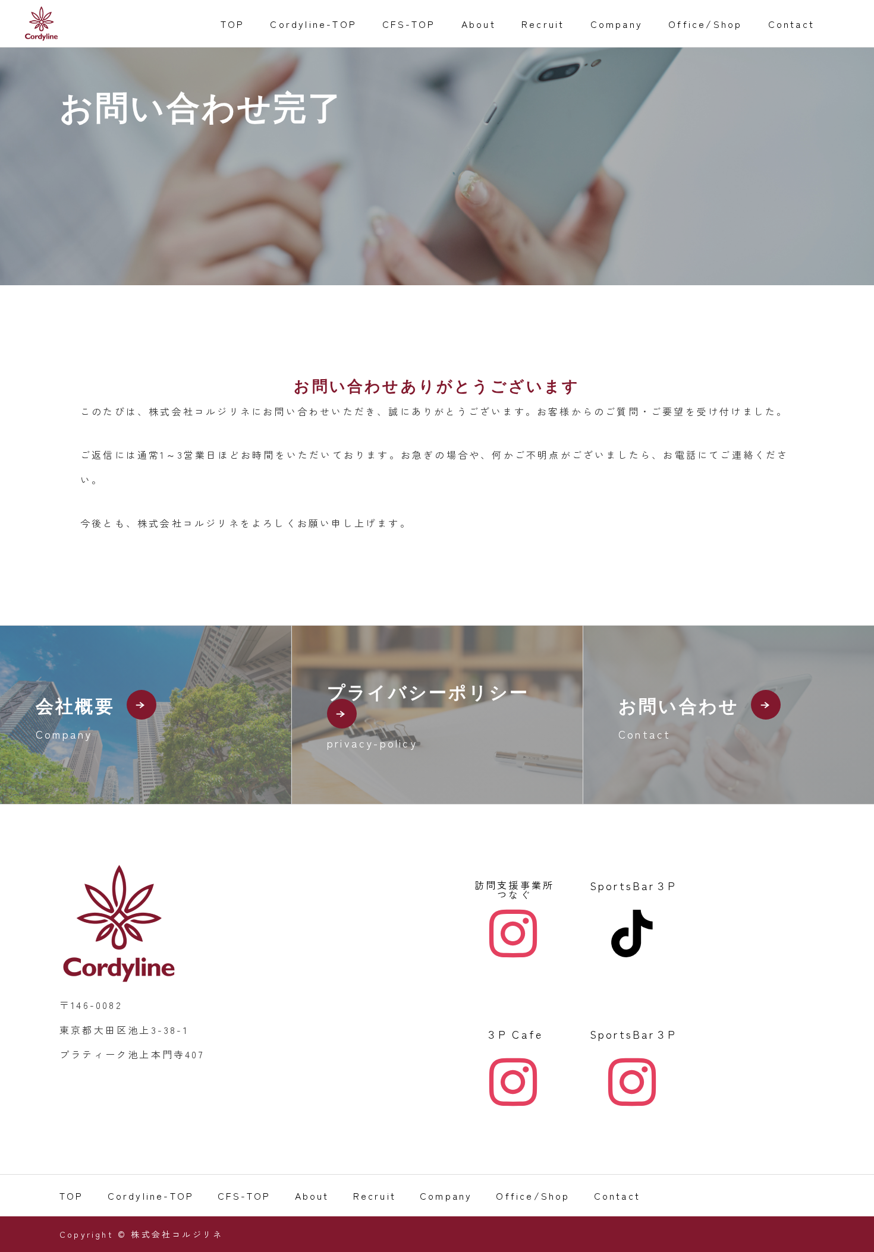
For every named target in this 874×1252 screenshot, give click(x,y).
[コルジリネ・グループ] (41, 23)
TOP (233, 24)
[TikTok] (633, 933)
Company (616, 24)
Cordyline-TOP (313, 24)
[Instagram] (514, 933)
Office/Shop (705, 24)
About (478, 24)
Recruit (542, 24)
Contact (791, 24)
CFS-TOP (408, 24)
